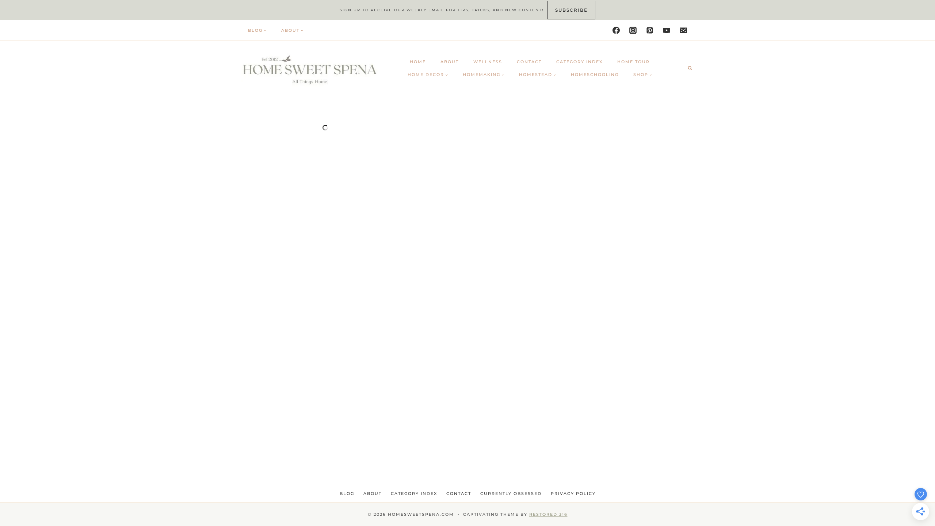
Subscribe (571, 10)
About (449, 61)
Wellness (487, 61)
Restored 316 (548, 514)
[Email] (683, 30)
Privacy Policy (573, 493)
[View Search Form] (690, 68)
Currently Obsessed (511, 493)
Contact (529, 61)
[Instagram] (633, 30)
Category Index (579, 61)
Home (418, 61)
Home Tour (633, 61)
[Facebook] (616, 30)
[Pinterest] (649, 30)
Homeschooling (595, 74)
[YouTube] (666, 30)
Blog (347, 493)
